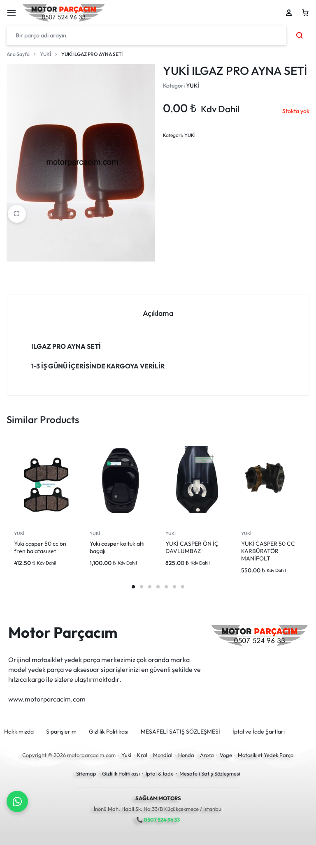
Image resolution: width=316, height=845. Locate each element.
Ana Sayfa (18, 54)
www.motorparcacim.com (47, 699)
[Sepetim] (305, 13)
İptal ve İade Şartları (258, 731)
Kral (142, 755)
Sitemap (86, 773)
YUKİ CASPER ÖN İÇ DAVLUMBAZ (191, 547)
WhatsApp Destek (17, 801)
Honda (186, 755)
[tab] (158, 312)
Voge (226, 755)
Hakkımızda (19, 731)
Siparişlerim (61, 731)
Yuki (126, 755)
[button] (133, 586)
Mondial (162, 755)
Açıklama (158, 313)
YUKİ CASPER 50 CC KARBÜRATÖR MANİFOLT (268, 551)
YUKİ (45, 54)
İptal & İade (160, 773)
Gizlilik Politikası (108, 731)
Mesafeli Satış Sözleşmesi (209, 773)
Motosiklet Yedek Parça (266, 755)
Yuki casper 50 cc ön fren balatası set (40, 547)
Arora (207, 755)
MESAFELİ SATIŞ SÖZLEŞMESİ (180, 731)
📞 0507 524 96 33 (158, 819)
